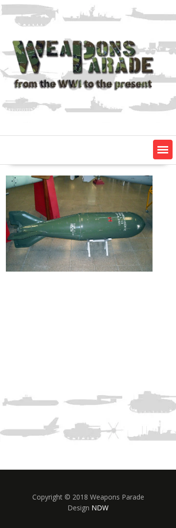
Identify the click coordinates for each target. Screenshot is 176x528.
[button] (163, 149)
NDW (100, 507)
